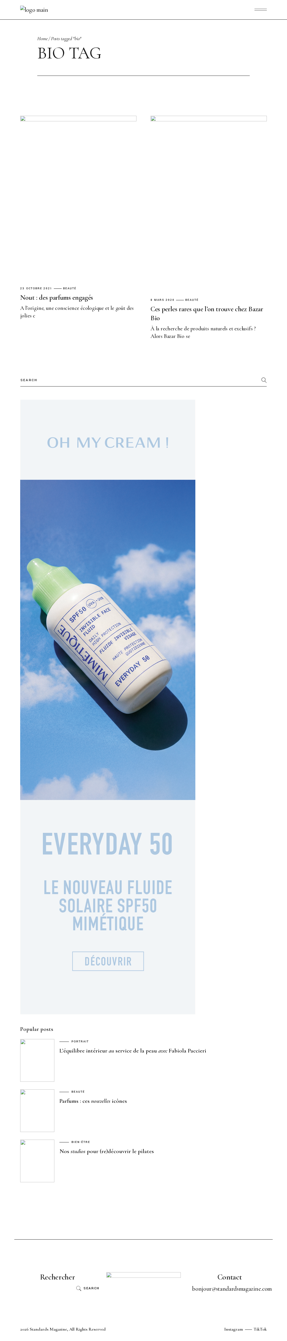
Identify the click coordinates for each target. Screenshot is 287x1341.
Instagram (233, 1329)
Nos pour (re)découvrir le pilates (106, 1151)
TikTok (260, 1329)
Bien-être (80, 1142)
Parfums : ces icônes (93, 1100)
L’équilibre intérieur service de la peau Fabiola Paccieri (132, 1050)
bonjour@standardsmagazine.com (232, 1288)
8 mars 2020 (163, 300)
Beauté (70, 288)
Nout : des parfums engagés (56, 297)
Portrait (80, 1041)
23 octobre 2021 (36, 288)
